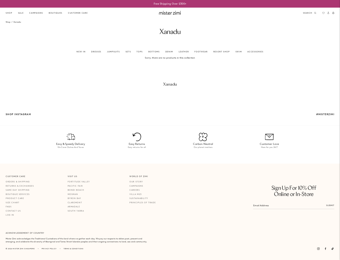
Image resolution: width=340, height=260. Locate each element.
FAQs (9, 206)
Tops (140, 51)
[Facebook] (325, 249)
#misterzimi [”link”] (325, 114)
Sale (21, 13)
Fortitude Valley (79, 181)
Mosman (73, 194)
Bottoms (154, 51)
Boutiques (55, 13)
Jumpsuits (113, 51)
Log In (10, 215)
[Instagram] (318, 249)
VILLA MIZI (135, 194)
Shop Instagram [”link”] (18, 114)
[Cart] (333, 12)
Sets (128, 51)
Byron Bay (74, 198)
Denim (169, 51)
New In (81, 51)
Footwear (201, 51)
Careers (134, 190)
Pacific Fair (75, 186)
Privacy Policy (49, 249)
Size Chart (12, 202)
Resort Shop (221, 51)
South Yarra (76, 211)
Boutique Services (18, 194)
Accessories (255, 51)
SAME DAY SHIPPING (18, 190)
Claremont (75, 202)
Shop (9, 13)
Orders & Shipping (18, 181)
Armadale (74, 206)
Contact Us (13, 211)
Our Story (136, 181)
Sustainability (138, 198)
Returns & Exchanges (20, 186)
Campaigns (136, 186)
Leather (184, 51)
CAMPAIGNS (36, 13)
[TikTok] (332, 249)
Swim (239, 51)
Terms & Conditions (73, 249)
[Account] (328, 12)
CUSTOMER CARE (78, 13)
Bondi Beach (76, 190)
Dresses (96, 51)
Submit (330, 205)
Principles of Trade (142, 202)
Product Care (15, 198)
